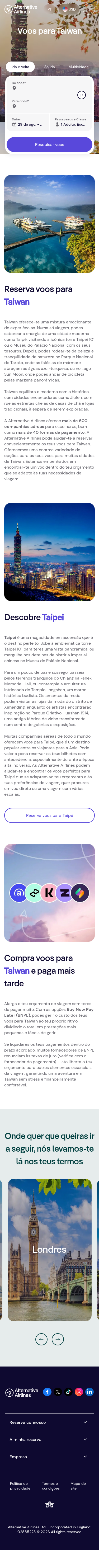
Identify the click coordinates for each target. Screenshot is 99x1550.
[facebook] (47, 1394)
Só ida (49, 66)
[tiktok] (68, 1394)
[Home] (20, 9)
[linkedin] (89, 1394)
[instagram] (79, 1394)
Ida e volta (20, 66)
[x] (58, 1394)
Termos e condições (51, 1486)
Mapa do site (78, 1486)
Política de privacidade (20, 1486)
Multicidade (79, 66)
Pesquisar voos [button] (49, 144)
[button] (49, 9)
